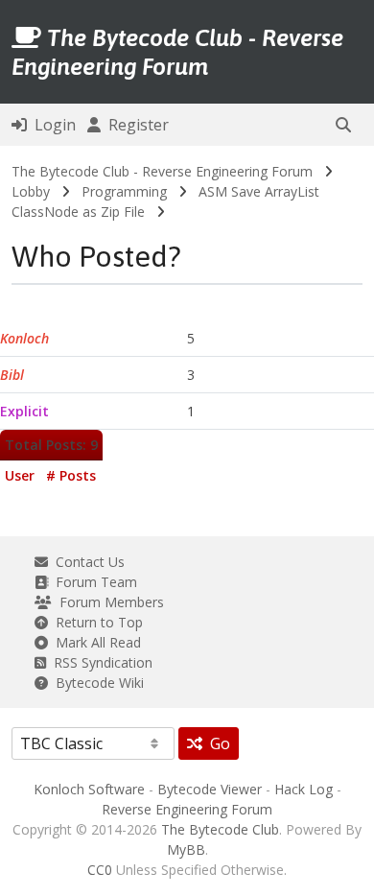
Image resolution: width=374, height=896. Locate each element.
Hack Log (303, 789)
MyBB (186, 849)
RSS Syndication (99, 662)
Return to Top (95, 622)
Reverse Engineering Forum (187, 809)
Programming (124, 191)
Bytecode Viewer (209, 789)
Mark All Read (94, 642)
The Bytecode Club (220, 829)
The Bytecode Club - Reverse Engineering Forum (162, 171)
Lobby (31, 191)
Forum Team (92, 582)
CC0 (99, 870)
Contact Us (86, 562)
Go (216, 743)
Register (135, 124)
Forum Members (108, 602)
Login (51, 124)
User (20, 475)
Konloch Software (89, 789)
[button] (343, 124)
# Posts (71, 475)
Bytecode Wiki (96, 682)
